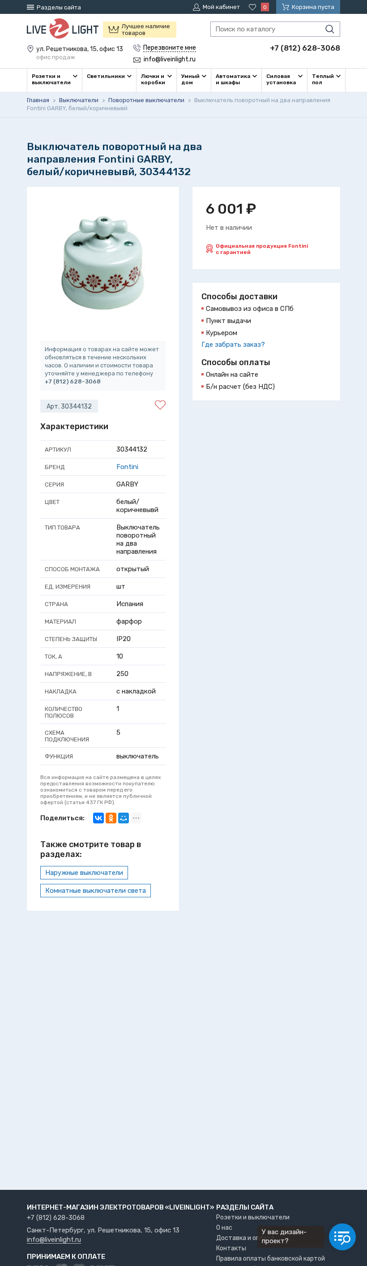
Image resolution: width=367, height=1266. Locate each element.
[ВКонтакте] (98, 818)
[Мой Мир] (123, 818)
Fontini (127, 467)
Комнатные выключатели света (95, 891)
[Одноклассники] (111, 818)
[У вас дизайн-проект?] (342, 1236)
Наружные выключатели (84, 873)
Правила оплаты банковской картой (270, 1258)
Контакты (231, 1248)
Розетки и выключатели (253, 1217)
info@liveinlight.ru (54, 1240)
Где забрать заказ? (233, 344)
